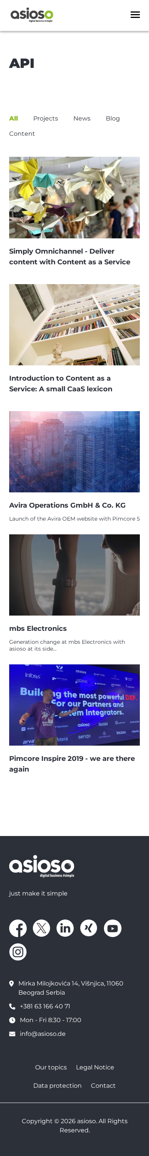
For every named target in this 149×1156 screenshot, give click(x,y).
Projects (45, 118)
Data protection (57, 1085)
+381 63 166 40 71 (45, 1006)
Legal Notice (95, 1067)
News (82, 118)
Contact (103, 1085)
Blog (113, 118)
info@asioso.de (43, 1033)
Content (22, 133)
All (13, 118)
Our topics (51, 1067)
